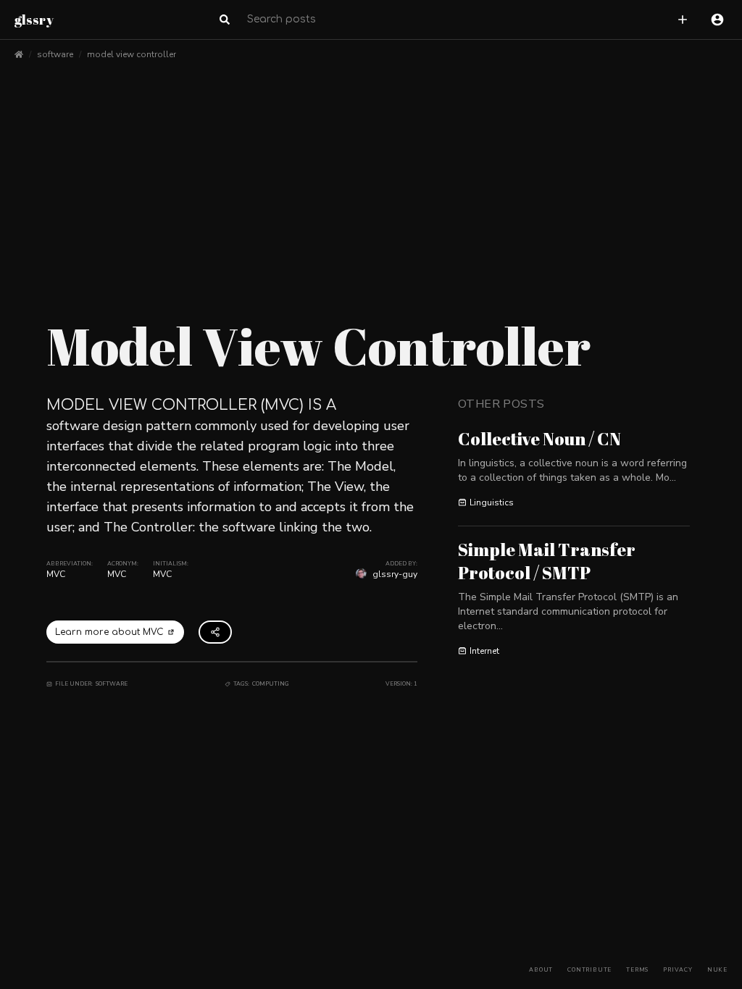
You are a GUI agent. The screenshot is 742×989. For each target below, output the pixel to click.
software (55, 54)
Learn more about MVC (109, 632)
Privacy (678, 970)
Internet (484, 651)
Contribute (589, 970)
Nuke (717, 970)
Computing (270, 684)
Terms (637, 970)
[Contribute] (682, 19)
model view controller (131, 54)
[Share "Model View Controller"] (215, 632)
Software (112, 684)
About (541, 970)
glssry (34, 19)
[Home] (18, 54)
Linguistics (492, 502)
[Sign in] (717, 19)
